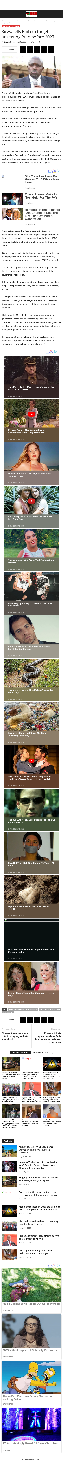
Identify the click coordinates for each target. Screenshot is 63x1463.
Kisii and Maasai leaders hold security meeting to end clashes (11, 1099)
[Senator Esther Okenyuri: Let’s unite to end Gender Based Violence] (52, 1111)
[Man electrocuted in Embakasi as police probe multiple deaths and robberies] (52, 1064)
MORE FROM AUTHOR (41, 1052)
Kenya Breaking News (17, 21)
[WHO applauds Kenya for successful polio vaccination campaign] (52, 1089)
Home (4, 21)
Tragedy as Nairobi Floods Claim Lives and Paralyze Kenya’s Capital (11, 1075)
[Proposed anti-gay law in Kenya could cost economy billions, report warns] (31, 1064)
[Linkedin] (51, 49)
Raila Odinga (8, 1012)
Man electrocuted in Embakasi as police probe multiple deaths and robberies (51, 1075)
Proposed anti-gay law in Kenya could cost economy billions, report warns (31, 1075)
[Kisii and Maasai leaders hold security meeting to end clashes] (11, 1089)
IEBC (41, 1009)
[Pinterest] (37, 49)
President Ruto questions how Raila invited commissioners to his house (48, 1037)
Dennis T (7, 42)
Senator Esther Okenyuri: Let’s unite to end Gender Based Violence (52, 1122)
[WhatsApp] (44, 49)
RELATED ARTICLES (20, 1052)
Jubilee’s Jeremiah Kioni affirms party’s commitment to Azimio (31, 1099)
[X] (30, 49)
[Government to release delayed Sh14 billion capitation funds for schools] (31, 1111)
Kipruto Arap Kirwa (52, 1009)
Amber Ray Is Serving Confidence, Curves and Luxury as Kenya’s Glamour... (36, 1149)
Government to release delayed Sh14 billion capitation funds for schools (31, 1122)
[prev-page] (29, 1132)
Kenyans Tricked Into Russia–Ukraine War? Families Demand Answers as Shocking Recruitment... (38, 1165)
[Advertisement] (31, 5)
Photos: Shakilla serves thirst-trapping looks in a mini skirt (15, 1036)
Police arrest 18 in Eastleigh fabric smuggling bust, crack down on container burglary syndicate (10, 1123)
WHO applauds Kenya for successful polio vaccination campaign (51, 1099)
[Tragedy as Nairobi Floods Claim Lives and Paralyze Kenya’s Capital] (11, 1064)
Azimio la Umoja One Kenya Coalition (23, 1009)
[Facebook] (23, 49)
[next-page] (33, 1132)
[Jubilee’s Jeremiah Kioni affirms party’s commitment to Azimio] (31, 1089)
